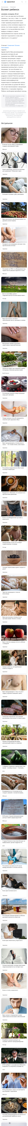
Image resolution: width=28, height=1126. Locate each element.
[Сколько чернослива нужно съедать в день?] (14, 562)
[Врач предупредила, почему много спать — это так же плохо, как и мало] (14, 437)
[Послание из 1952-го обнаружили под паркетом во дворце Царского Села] (14, 263)
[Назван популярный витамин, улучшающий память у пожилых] (14, 736)
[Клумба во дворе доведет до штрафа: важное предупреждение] (14, 1034)
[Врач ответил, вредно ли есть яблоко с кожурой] (14, 636)
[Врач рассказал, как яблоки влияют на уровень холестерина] (14, 214)
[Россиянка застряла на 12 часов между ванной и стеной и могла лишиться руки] (14, 860)
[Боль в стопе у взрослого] (14, 985)
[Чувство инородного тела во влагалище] (14, 587)
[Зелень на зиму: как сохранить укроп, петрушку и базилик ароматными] (14, 363)
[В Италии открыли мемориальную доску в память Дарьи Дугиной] (14, 810)
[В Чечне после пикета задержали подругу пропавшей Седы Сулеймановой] (14, 139)
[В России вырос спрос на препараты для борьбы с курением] (14, 1084)
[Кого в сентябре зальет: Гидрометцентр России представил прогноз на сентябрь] (14, 288)
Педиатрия (13, 7)
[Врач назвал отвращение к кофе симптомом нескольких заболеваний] (14, 1009)
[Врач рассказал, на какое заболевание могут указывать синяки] (14, 313)
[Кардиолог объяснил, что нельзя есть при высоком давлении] (14, 487)
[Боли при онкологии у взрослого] (14, 935)
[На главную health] (10, 2)
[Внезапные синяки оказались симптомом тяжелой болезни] (14, 338)
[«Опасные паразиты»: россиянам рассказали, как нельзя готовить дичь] (14, 711)
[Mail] (5, 2)
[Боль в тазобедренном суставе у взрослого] (14, 512)
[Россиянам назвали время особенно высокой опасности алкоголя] (14, 910)
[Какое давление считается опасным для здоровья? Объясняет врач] (14, 164)
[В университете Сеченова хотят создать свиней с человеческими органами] (14, 786)
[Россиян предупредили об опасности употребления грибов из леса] (14, 1109)
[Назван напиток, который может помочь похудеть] (14, 661)
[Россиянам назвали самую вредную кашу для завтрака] (14, 388)
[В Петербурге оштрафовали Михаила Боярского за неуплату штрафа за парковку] (14, 1059)
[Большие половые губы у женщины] (14, 189)
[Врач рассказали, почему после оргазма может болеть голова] (14, 612)
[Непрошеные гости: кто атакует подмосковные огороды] (14, 537)
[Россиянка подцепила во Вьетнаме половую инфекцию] (14, 462)
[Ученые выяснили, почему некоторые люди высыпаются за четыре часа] (14, 960)
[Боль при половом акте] (14, 885)
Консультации (4, 7)
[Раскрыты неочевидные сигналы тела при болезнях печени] (14, 238)
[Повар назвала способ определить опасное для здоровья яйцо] (14, 413)
